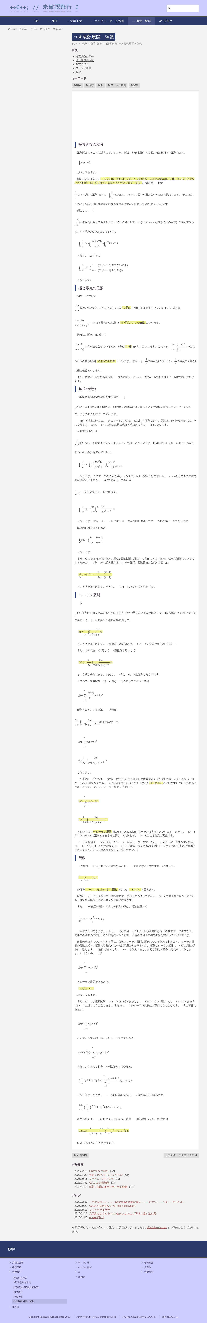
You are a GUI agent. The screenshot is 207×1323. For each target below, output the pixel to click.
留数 (78, 72)
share (24, 29)
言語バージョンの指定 (110, 1175)
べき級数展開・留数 (93, 36)
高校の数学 (18, 1262)
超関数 (81, 1276)
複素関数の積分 (85, 56)
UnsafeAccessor (98, 1171)
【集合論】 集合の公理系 (180, 1155)
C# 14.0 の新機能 (99, 1182)
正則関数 (81, 1155)
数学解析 (16, 1272)
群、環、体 (84, 1262)
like (35, 29)
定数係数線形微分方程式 (26, 1287)
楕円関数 (148, 1262)
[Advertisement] (135, 115)
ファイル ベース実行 (101, 1178)
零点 (79, 85)
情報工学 (76, 21)
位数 (91, 85)
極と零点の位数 (85, 60)
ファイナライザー (99, 1209)
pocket (59, 29)
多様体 (147, 1267)
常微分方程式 (20, 1277)
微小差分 (18, 1292)
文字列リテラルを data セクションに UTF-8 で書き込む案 (122, 1213)
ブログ (168, 21)
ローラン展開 (83, 68)
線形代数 (16, 1267)
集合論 (15, 1307)
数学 (11, 1249)
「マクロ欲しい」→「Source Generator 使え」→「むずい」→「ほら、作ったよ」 (137, 1202)
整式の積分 (82, 64)
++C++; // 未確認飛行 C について (139, 1316)
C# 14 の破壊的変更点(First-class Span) (112, 1205)
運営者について (170, 1316)
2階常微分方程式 (22, 1282)
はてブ (47, 29)
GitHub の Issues (157, 1227)
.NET (54, 21)
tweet (13, 29)
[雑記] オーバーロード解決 (112, 1186)
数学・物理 (143, 21)
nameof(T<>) (96, 1217)
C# (36, 21)
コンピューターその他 (109, 21)
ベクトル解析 (85, 1267)
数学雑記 (148, 1272)
